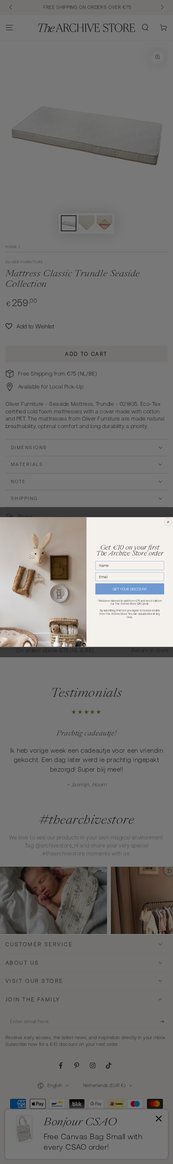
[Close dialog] (168, 522)
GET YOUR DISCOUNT (130, 589)
